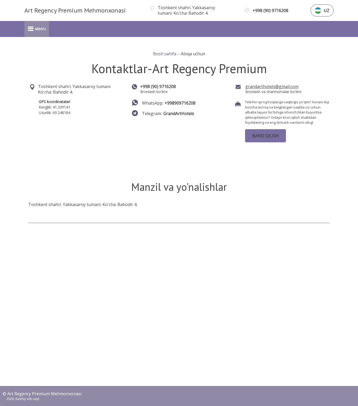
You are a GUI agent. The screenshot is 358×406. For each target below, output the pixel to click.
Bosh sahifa (165, 54)
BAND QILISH (265, 136)
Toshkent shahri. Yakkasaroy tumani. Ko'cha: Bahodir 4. (186, 10)
